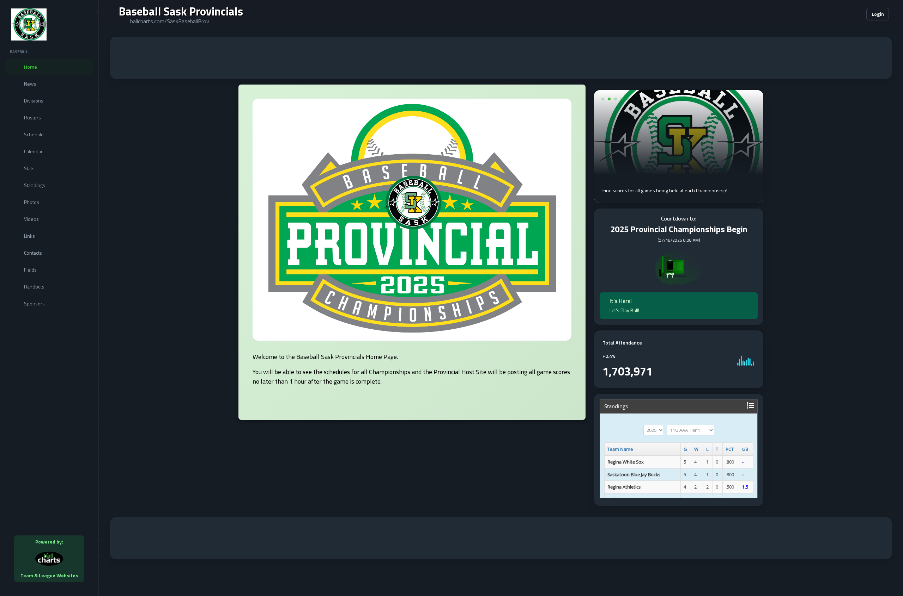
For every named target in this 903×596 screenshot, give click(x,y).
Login (878, 14)
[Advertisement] (500, 58)
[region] (49, 298)
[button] (839, 14)
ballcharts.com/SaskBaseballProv (169, 21)
